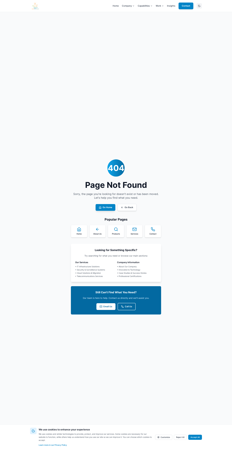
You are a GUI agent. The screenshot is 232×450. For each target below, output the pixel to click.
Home (116, 5)
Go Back (129, 207)
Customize (165, 437)
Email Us (107, 306)
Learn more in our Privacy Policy (53, 445)
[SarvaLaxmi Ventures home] (35, 6)
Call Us (128, 306)
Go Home (107, 207)
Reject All (180, 437)
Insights (171, 5)
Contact (186, 5)
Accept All (195, 437)
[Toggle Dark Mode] (199, 6)
